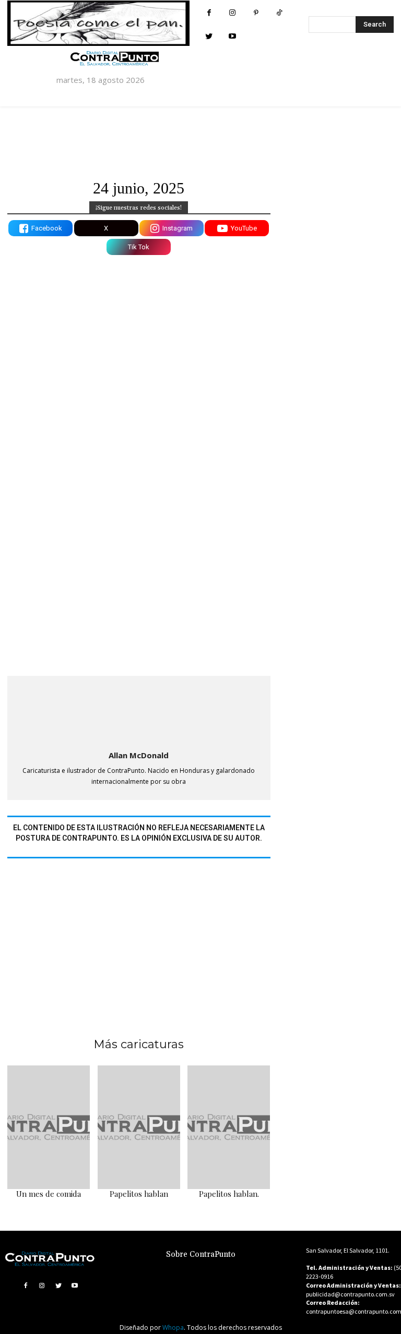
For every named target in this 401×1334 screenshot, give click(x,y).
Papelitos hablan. (229, 1194)
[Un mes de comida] (48, 1127)
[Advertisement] (138, 934)
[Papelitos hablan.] (228, 1127)
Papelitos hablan (139, 1194)
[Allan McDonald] (139, 711)
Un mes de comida (48, 1194)
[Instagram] (232, 13)
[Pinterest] (256, 13)
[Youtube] (232, 36)
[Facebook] (209, 13)
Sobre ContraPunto (200, 1254)
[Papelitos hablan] (139, 1127)
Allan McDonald (139, 755)
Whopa (173, 1327)
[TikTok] (279, 13)
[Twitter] (209, 36)
